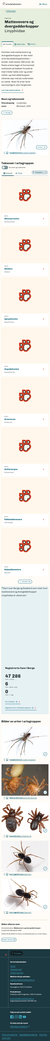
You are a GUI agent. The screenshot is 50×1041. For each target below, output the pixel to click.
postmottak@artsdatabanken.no (22, 998)
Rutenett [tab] (9, 173)
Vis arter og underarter (17, 167)
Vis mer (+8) (26, 581)
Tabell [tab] (20, 173)
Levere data (6, 1038)
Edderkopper (11, 11)
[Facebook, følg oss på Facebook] (11, 1017)
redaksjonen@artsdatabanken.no (22, 980)
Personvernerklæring (9, 1034)
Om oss (12, 966)
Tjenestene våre (16, 969)
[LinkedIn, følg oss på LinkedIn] (20, 1017)
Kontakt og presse (16, 973)
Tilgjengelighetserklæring (28, 1034)
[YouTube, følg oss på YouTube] (24, 1017)
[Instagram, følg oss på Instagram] (16, 1017)
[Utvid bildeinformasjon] (6, 153)
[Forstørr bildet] (45, 754)
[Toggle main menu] (43, 4)
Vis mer (8, 113)
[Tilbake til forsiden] (12, 4)
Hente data (43, 1034)
